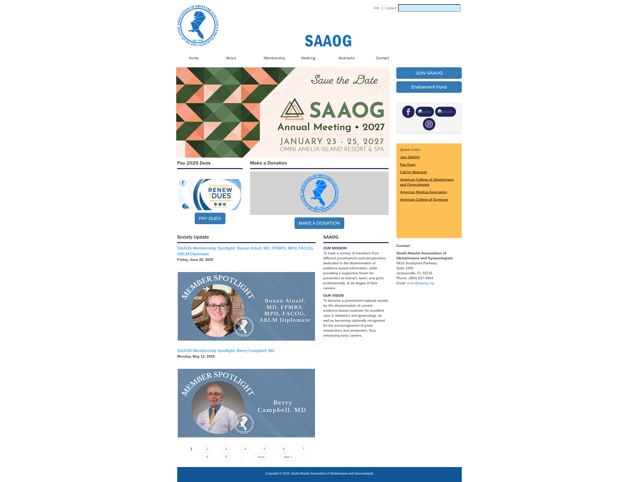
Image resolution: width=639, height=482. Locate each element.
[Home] (197, 25)
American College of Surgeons (424, 199)
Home (194, 57)
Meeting (308, 57)
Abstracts (346, 57)
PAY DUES (210, 218)
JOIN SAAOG (429, 73)
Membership (275, 57)
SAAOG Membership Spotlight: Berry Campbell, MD (226, 351)
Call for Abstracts (413, 172)
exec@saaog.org (420, 283)
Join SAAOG (410, 157)
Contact (382, 57)
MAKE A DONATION (319, 223)
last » (288, 457)
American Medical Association (423, 192)
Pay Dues (407, 165)
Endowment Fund (429, 87)
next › (262, 457)
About (231, 57)
